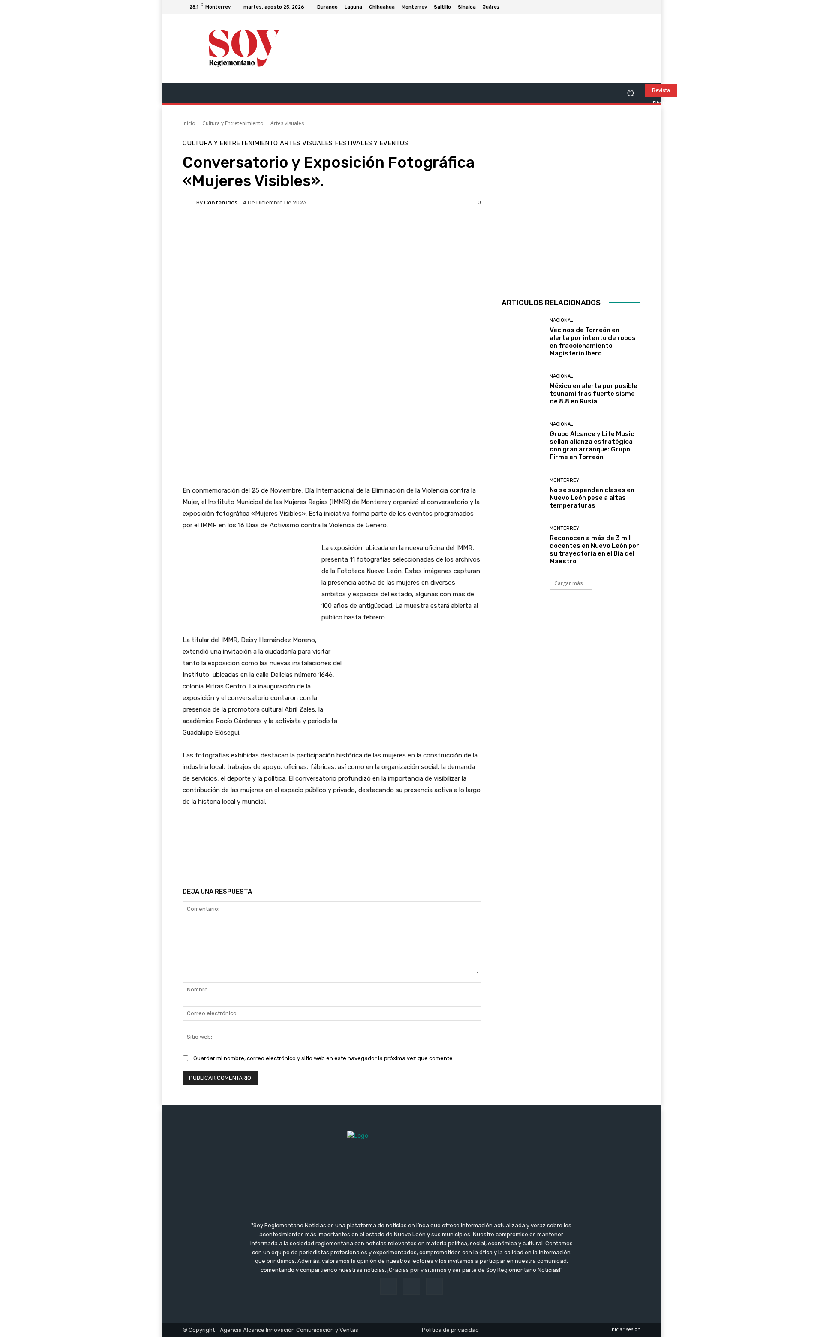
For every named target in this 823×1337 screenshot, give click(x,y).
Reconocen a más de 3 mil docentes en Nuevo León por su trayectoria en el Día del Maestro (594, 549)
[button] (630, 93)
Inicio (189, 123)
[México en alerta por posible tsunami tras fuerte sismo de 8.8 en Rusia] (522, 389)
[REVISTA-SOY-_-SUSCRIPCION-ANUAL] (571, 209)
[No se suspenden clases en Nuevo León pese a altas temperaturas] (522, 493)
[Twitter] (635, 7)
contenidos (220, 202)
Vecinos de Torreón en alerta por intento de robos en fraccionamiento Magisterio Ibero (593, 341)
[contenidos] (189, 202)
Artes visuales (287, 123)
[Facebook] (615, 7)
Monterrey (564, 480)
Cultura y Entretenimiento (233, 123)
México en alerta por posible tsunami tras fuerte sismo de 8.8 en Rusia (593, 393)
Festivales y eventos (371, 143)
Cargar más (568, 583)
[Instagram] (625, 7)
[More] (459, 859)
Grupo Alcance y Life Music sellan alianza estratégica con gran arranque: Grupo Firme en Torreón (592, 445)
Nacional (561, 320)
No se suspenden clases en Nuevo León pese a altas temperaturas (592, 497)
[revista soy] (332, 244)
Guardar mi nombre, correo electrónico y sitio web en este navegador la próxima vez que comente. (323, 1058)
